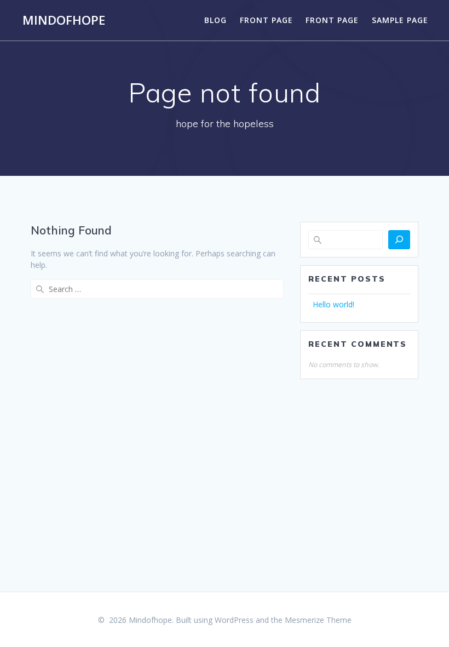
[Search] (399, 239)
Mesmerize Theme (318, 620)
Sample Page (400, 20)
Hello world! (333, 304)
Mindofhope (63, 20)
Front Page (266, 20)
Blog (215, 20)
